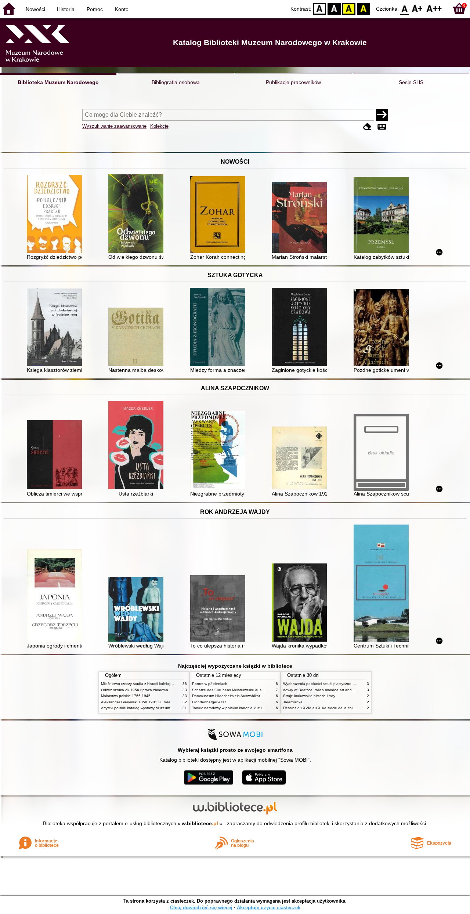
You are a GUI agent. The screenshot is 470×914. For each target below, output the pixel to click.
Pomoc (95, 9)
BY (363, 8)
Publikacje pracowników (293, 82)
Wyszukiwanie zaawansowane (114, 126)
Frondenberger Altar (209, 702)
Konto (122, 9)
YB (349, 8)
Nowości (35, 9)
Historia (66, 9)
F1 (417, 8)
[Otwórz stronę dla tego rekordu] (56, 214)
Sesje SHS (411, 82)
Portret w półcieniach (209, 684)
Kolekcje (159, 126)
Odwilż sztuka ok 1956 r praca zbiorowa (134, 690)
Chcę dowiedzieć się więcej (201, 907)
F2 (434, 8)
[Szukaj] (382, 115)
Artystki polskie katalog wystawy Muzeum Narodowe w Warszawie (156, 708)
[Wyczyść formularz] (367, 126)
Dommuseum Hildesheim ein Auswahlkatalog (229, 696)
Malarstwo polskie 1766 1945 (126, 696)
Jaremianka (293, 702)
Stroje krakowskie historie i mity (309, 696)
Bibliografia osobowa (176, 82)
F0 (404, 8)
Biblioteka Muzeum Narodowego (58, 82)
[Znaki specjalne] (382, 126)
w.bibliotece (200, 823)
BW (334, 8)
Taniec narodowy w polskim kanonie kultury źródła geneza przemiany (250, 708)
